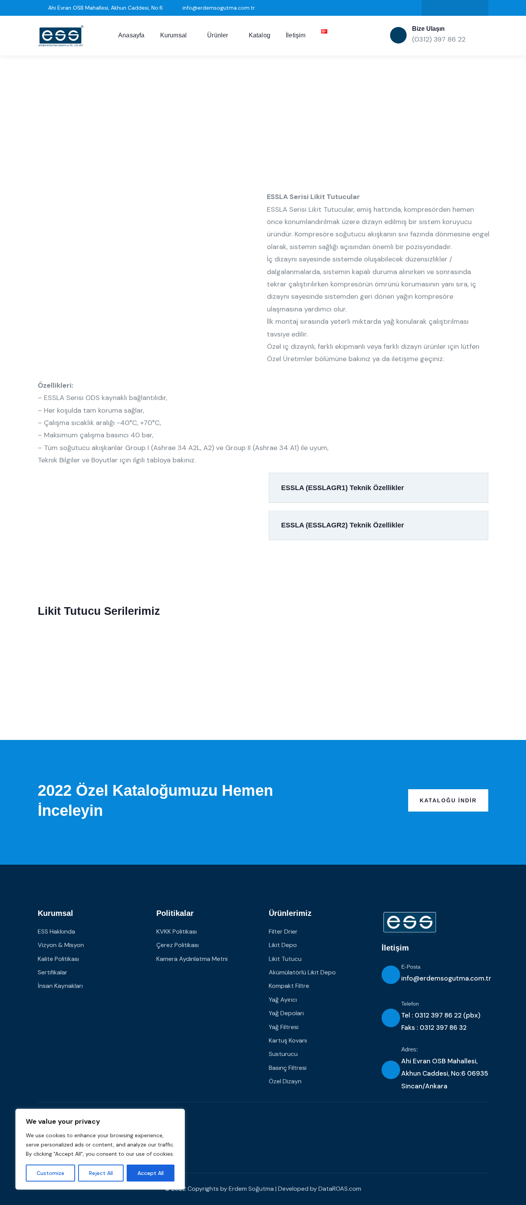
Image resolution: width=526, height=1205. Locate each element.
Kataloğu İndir (448, 800)
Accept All (150, 1173)
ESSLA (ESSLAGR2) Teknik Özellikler (342, 525)
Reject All (101, 1173)
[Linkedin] (431, 8)
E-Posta (410, 967)
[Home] (61, 36)
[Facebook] (463, 8)
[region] (100, 1149)
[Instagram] (447, 8)
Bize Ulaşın (428, 28)
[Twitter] (478, 8)
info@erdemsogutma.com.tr (446, 978)
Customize (50, 1173)
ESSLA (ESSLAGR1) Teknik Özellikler (342, 488)
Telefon (410, 1004)
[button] (378, 487)
